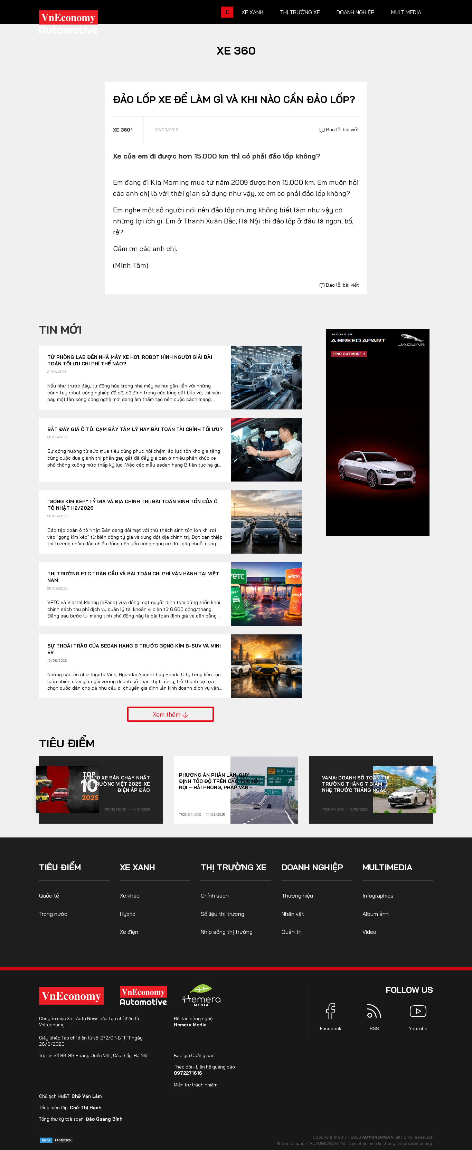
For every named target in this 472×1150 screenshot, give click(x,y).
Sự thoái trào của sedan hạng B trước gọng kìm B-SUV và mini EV (134, 649)
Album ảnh (375, 913)
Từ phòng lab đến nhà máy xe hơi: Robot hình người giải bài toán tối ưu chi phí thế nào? (129, 360)
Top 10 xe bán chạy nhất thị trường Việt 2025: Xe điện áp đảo (116, 784)
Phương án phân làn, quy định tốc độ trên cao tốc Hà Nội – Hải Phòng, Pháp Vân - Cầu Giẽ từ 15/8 (218, 781)
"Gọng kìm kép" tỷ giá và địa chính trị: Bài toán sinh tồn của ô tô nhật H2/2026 (132, 504)
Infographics (378, 895)
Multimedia (406, 12)
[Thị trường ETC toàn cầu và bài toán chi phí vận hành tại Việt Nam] (266, 594)
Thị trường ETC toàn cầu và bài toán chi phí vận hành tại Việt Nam (133, 577)
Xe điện (129, 931)
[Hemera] (201, 995)
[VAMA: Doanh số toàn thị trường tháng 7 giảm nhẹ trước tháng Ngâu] (404, 789)
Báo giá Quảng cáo (194, 1055)
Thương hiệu (297, 895)
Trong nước (115, 809)
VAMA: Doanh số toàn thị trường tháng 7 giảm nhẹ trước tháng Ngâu (355, 784)
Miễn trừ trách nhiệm (195, 1084)
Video (369, 931)
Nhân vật (293, 913)
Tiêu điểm (67, 743)
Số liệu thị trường (222, 913)
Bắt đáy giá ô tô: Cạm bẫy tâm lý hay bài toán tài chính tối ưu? (135, 429)
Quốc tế (49, 895)
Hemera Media (190, 1024)
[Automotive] (145, 995)
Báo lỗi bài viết (341, 129)
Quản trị (292, 931)
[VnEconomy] (71, 996)
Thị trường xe (300, 12)
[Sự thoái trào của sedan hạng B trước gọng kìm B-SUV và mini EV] (266, 666)
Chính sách (215, 895)
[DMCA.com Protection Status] (56, 1139)
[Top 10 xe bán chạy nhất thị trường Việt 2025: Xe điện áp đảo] (67, 789)
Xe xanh (252, 12)
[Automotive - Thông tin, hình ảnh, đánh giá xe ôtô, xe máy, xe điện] (80, 24)
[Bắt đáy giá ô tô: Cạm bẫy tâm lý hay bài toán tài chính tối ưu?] (266, 450)
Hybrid (127, 913)
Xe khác (130, 895)
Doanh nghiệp (356, 12)
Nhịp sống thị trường (227, 931)
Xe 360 (236, 50)
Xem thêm (167, 714)
